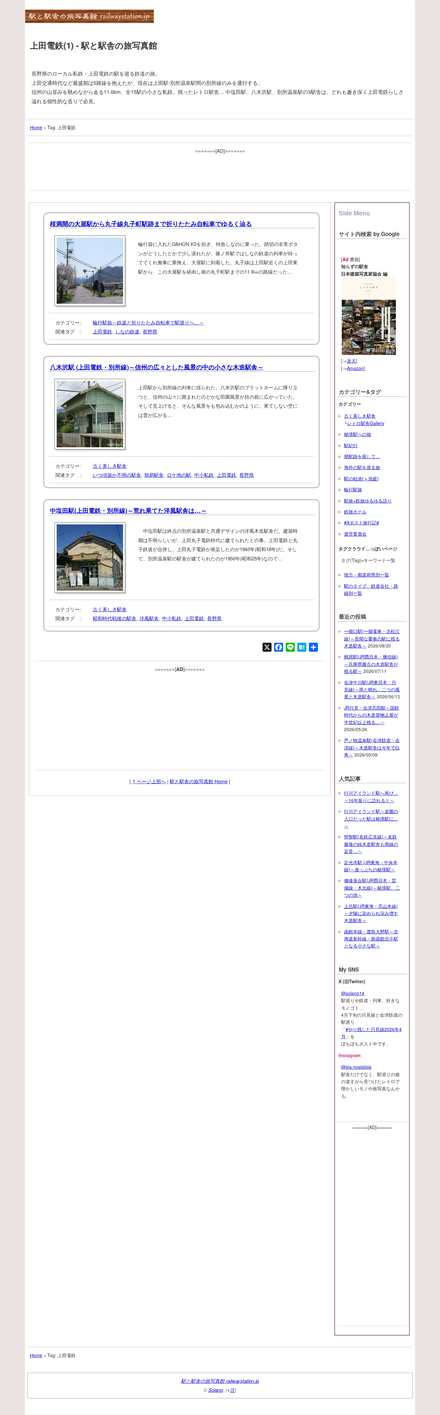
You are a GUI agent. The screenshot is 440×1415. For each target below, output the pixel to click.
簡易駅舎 (154, 474)
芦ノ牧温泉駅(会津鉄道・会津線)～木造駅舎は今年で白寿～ (372, 747)
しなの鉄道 (127, 331)
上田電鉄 (102, 331)
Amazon (355, 368)
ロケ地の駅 (179, 474)
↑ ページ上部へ (149, 781)
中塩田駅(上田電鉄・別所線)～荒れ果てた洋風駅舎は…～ (128, 510)
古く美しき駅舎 (110, 465)
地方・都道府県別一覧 (366, 574)
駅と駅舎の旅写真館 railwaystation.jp (220, 1380)
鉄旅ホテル (355, 511)
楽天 (351, 361)
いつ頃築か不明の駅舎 (117, 474)
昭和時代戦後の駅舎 (114, 618)
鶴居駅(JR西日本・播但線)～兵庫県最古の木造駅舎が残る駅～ (371, 663)
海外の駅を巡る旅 (362, 467)
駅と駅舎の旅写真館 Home (198, 781)
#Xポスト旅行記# (361, 522)
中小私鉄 (204, 474)
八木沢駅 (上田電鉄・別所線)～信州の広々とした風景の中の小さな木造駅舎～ (156, 367)
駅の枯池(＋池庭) (361, 478)
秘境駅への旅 (357, 434)
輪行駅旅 (353, 489)
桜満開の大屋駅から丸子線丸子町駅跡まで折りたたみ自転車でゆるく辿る (151, 223)
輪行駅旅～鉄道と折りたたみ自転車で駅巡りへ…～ (148, 322)
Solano (215, 1389)
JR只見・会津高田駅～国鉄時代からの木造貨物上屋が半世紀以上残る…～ (371, 714)
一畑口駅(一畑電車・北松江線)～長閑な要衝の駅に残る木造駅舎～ (372, 638)
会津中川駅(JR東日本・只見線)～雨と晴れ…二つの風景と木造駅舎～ (372, 689)
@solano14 (352, 993)
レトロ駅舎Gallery (365, 423)
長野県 (150, 331)
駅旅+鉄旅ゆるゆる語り (368, 500)
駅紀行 (351, 445)
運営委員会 (355, 534)
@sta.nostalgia (356, 1067)
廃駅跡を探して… (362, 456)
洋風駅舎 (149, 618)
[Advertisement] (220, 169)
